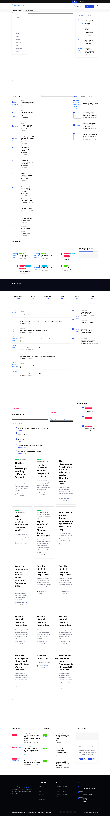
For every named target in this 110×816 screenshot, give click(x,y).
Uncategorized (19, 48)
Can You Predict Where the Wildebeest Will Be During (62, 737)
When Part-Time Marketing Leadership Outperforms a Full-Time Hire (89, 125)
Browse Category (17, 10)
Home (29, 6)
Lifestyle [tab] (83, 96)
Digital (17, 17)
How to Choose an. (87, 794)
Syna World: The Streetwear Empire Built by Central (27, 149)
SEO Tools (47, 6)
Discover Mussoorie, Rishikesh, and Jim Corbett (70, 268)
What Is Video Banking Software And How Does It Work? (90, 42)
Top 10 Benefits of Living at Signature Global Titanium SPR (89, 51)
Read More (77, 330)
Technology (18, 42)
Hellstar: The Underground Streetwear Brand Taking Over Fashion (28, 175)
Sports (17, 36)
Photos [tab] (32, 248)
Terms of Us (87, 812)
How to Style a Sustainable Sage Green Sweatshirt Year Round (61, 415)
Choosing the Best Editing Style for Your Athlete (27, 103)
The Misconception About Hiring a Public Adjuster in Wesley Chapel (90, 32)
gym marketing (23, 459)
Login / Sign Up (89, 6)
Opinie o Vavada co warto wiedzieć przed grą (29, 451)
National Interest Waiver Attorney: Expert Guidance (32, 347)
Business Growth (18, 296)
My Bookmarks (42, 799)
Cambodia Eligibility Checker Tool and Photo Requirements (63, 763)
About (40, 6)
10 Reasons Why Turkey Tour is (46, 256)
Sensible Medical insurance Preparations (43, 570)
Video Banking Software (20, 512)
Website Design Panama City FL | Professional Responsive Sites (90, 136)
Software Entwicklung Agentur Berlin (69, 258)
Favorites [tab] (90, 15)
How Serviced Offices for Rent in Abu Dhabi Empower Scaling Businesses (37, 356)
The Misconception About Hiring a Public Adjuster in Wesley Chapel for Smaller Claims (41, 321)
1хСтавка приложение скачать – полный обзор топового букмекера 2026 (21, 576)
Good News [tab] (16, 248)
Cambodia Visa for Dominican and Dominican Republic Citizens (61, 751)
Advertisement (42, 797)
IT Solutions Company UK (42, 461)
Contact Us (54, 6)
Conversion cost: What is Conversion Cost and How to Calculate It (34, 428)
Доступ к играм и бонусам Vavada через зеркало (27, 230)
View (18, 302)
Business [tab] (90, 96)
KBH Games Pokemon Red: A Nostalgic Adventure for (28, 126)
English (81, 6)
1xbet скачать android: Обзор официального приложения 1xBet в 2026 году (66, 521)
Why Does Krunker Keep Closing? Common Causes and (27, 113)
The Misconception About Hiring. (89, 800)
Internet (17, 30)
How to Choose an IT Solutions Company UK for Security (90, 22)
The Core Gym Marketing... (26, 10)
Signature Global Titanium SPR (43, 514)
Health (17, 27)
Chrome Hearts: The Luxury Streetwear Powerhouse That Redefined (26, 189)
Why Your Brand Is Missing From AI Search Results (32, 373)
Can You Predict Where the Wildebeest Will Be (79, 322)
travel (17, 45)
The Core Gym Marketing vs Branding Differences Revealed (21, 470)
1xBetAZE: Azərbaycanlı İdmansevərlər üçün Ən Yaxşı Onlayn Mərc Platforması (22, 662)
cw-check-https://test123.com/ (47, 657)
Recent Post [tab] (82, 15)
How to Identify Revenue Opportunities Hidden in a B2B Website (35, 365)
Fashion (17, 20)
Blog (35, 6)
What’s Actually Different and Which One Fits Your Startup (90, 114)
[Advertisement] (55, 67)
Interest (41, 791)
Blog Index (41, 794)
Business (18, 14)
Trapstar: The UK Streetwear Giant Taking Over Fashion (27, 162)
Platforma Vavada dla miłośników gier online (26, 217)
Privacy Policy (94, 812)
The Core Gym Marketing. (89, 788)
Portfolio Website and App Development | (47, 268)
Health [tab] (24, 248)
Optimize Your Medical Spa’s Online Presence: (24, 270)
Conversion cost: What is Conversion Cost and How (27, 199)
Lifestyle (17, 33)
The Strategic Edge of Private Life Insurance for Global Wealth (35, 339)
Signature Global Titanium (42, 512)
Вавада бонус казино (26, 208)
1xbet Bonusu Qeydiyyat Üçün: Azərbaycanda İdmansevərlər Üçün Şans (66, 662)
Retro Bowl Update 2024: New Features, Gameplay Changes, (27, 138)
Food (17, 24)
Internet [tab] (75, 96)
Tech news (18, 39)
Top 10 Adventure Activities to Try (23, 256)
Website (17, 51)
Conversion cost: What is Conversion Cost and (90, 410)
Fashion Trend (47, 296)
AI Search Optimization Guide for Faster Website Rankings (90, 104)
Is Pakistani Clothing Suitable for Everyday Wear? (78, 310)
